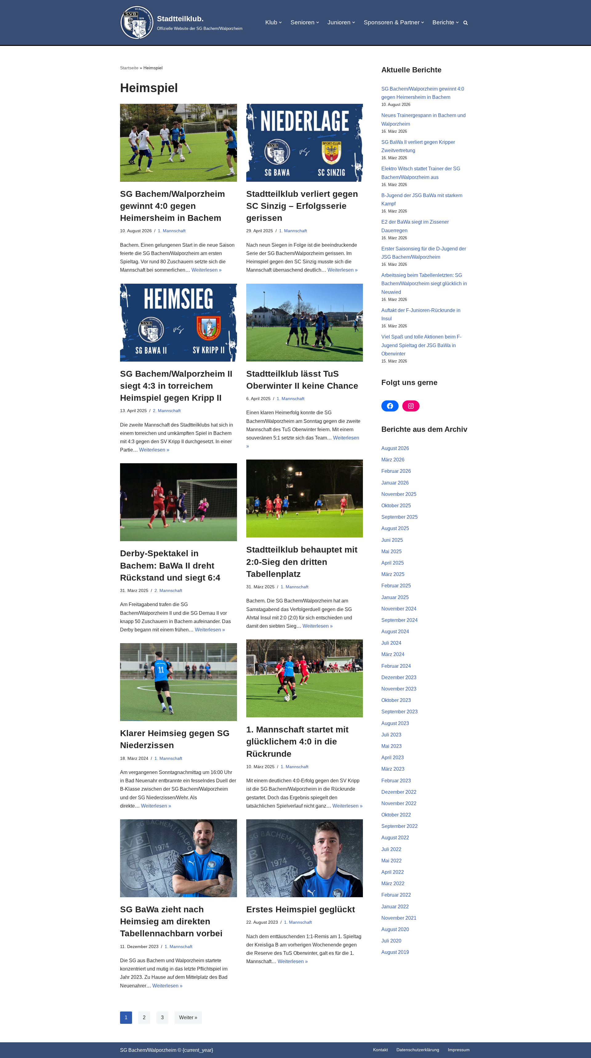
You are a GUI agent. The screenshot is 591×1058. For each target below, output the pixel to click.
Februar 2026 (396, 471)
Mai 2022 (391, 860)
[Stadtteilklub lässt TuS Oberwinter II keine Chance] (304, 323)
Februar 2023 (396, 780)
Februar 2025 (396, 585)
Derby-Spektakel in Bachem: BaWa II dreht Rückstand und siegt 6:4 (170, 565)
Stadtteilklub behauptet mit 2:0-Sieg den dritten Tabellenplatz (301, 561)
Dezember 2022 (398, 792)
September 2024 (399, 620)
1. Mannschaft (172, 230)
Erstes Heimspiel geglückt (300, 909)
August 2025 (395, 528)
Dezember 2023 (398, 677)
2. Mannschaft (167, 410)
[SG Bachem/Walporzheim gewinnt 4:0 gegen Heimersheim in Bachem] (178, 143)
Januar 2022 (395, 906)
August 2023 (395, 723)
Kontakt (380, 1049)
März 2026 (392, 459)
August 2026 (395, 448)
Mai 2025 (391, 551)
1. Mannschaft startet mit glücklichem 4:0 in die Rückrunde (297, 741)
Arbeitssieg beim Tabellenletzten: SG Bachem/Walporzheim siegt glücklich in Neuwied (424, 283)
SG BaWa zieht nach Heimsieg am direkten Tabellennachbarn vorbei (171, 921)
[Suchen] (465, 22)
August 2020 (395, 929)
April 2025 (392, 562)
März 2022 (392, 883)
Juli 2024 (391, 643)
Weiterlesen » (206, 270)
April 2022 (392, 872)
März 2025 (392, 574)
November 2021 (398, 918)
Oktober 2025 (396, 505)
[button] (280, 22)
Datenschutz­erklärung (417, 1049)
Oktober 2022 (396, 814)
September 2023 (399, 711)
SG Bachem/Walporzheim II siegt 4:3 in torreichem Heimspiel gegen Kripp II (176, 386)
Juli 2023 (391, 734)
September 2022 (399, 826)
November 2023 (398, 688)
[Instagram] (411, 405)
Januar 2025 (395, 597)
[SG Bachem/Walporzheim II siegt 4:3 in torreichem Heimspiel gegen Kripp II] (178, 323)
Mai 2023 (391, 746)
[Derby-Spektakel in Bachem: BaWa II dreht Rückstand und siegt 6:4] (178, 502)
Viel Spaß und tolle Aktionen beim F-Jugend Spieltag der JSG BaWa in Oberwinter (421, 345)
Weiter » (188, 1017)
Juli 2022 (391, 849)
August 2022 (395, 837)
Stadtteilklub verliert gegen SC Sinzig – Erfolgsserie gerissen (302, 206)
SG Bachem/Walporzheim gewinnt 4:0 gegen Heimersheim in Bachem (172, 206)
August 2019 (395, 952)
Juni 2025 (392, 540)
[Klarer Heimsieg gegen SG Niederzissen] (178, 682)
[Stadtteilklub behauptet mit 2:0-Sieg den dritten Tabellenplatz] (304, 498)
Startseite (129, 67)
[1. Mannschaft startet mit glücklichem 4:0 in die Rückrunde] (304, 678)
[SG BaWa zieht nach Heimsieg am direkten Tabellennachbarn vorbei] (178, 858)
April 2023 (392, 757)
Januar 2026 (395, 482)
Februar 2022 (396, 895)
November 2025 (398, 494)
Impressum (459, 1049)
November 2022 (398, 803)
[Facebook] (390, 405)
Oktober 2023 (396, 700)
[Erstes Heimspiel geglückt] (304, 858)
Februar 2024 (396, 666)
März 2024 (392, 654)
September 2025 (399, 517)
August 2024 (395, 631)
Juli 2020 (391, 940)
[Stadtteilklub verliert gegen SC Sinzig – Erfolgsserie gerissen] (304, 143)
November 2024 (398, 608)
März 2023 (392, 769)
